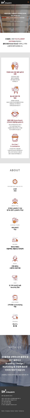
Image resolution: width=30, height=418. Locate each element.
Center (16, 411)
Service (12, 411)
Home (2, 411)
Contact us (21, 411)
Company (7, 411)
